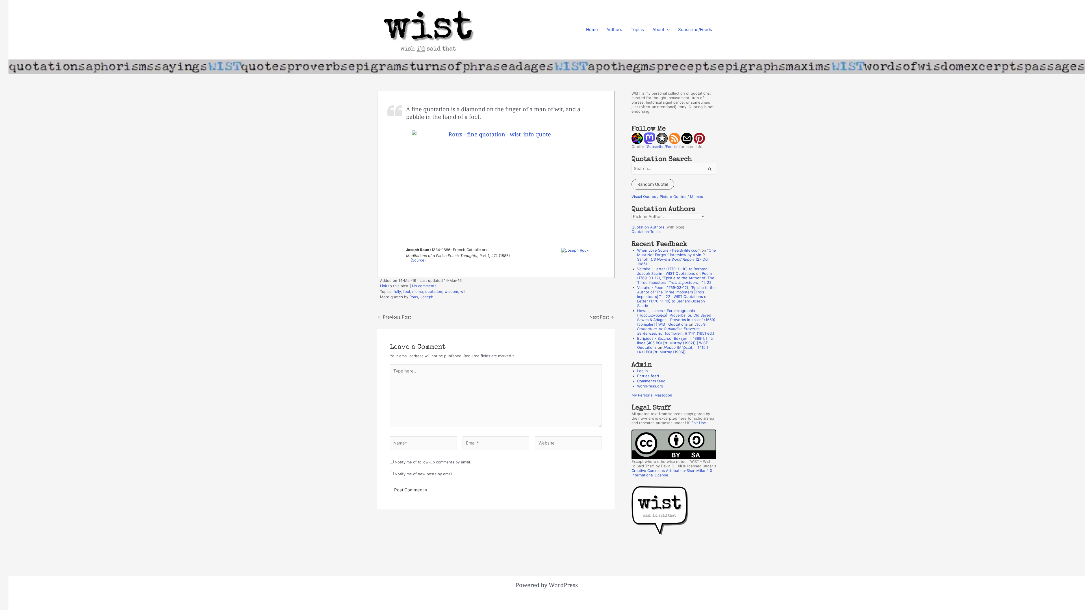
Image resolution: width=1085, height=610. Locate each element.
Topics (637, 29)
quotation (433, 291)
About (658, 29)
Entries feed (648, 376)
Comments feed (651, 381)
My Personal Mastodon (652, 395)
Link (383, 286)
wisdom (451, 291)
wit (463, 291)
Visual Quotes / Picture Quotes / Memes (667, 196)
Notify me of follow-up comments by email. (433, 462)
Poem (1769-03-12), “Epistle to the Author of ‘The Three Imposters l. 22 (675, 278)
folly (397, 291)
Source (418, 260)
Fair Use (698, 423)
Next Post (601, 317)
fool (406, 291)
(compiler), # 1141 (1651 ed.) (675, 329)
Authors (614, 29)
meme (417, 291)
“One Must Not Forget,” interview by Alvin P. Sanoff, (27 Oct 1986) (676, 257)
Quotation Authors (648, 227)
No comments (424, 286)
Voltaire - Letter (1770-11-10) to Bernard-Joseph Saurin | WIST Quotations (673, 271)
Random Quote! (652, 184)
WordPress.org (650, 386)
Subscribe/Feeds (695, 29)
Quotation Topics (646, 231)
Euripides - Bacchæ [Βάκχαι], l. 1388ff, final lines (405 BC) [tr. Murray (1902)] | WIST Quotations (675, 343)
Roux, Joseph (421, 297)
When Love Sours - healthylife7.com (668, 250)
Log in (642, 371)
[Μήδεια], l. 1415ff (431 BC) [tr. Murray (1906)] (672, 349)
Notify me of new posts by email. (424, 474)
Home (592, 29)
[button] (667, 29)
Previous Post (394, 317)
